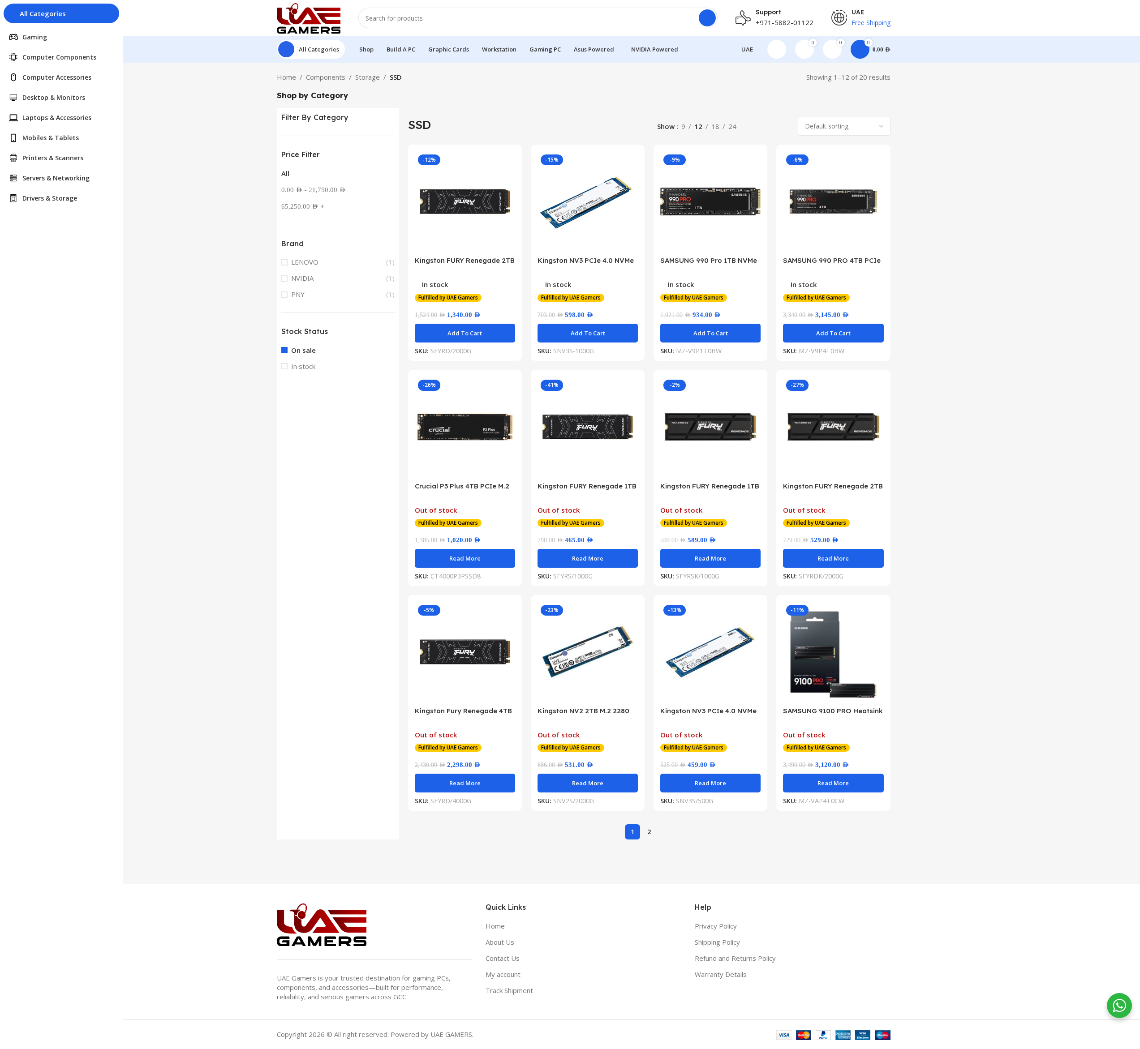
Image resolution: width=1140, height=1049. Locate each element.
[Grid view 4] (784, 126)
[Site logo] (309, 17)
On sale (303, 350)
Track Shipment (509, 990)
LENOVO (304, 261)
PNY (298, 294)
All (285, 173)
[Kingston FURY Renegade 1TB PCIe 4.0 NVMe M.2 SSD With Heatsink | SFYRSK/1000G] (710, 427)
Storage (367, 77)
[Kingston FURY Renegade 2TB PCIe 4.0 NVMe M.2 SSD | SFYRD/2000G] (465, 201)
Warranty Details (721, 974)
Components (325, 77)
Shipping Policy (717, 942)
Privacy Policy (716, 925)
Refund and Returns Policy (735, 958)
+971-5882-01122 (784, 22)
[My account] (777, 49)
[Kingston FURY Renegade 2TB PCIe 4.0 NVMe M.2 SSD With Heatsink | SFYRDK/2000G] (833, 427)
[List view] (753, 126)
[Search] (707, 17)
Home (286, 77)
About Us (500, 942)
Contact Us (503, 958)
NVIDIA (302, 278)
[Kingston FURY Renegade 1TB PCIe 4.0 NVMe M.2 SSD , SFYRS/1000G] (588, 427)
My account (503, 974)
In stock (303, 366)
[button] (465, 333)
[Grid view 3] (768, 126)
